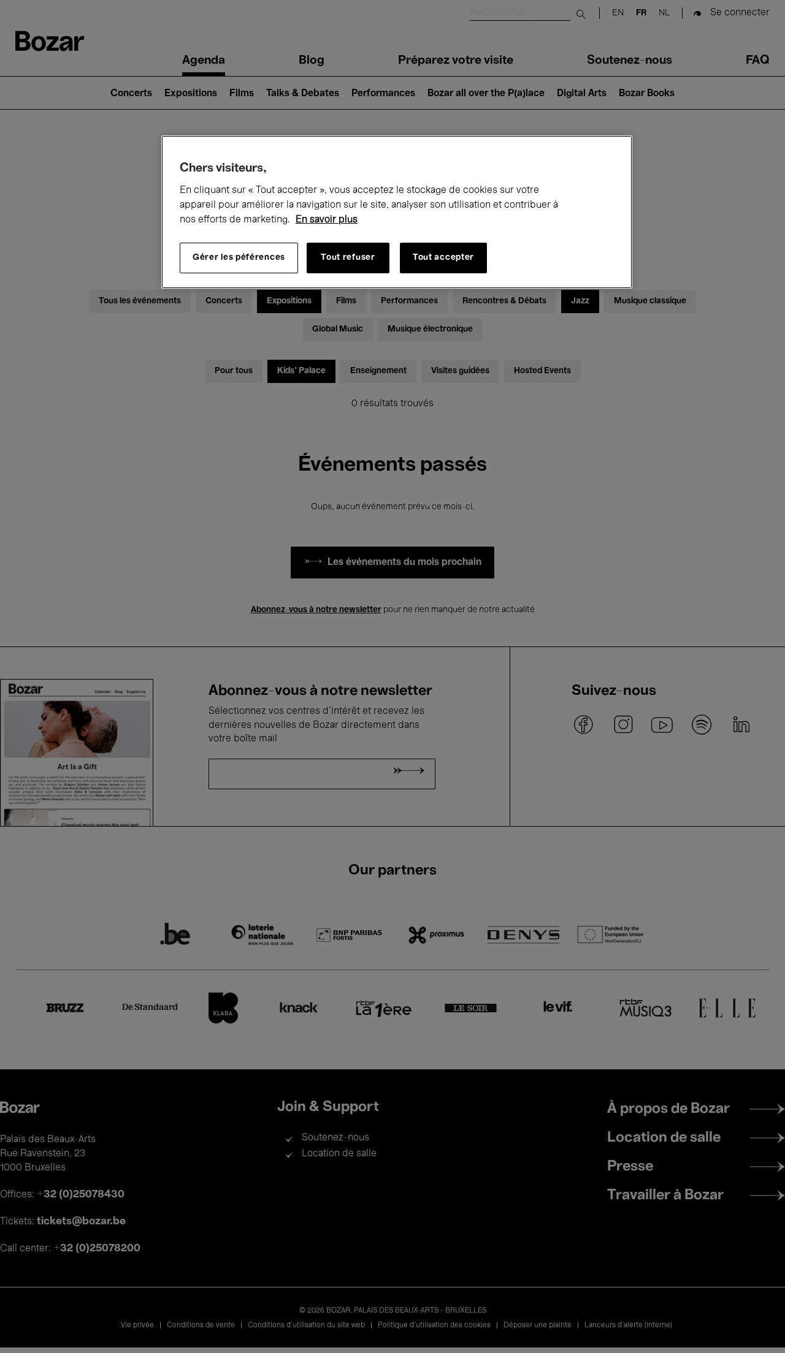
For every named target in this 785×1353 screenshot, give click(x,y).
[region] (396, 212)
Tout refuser (348, 258)
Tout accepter (443, 258)
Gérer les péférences (239, 258)
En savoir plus (327, 220)
